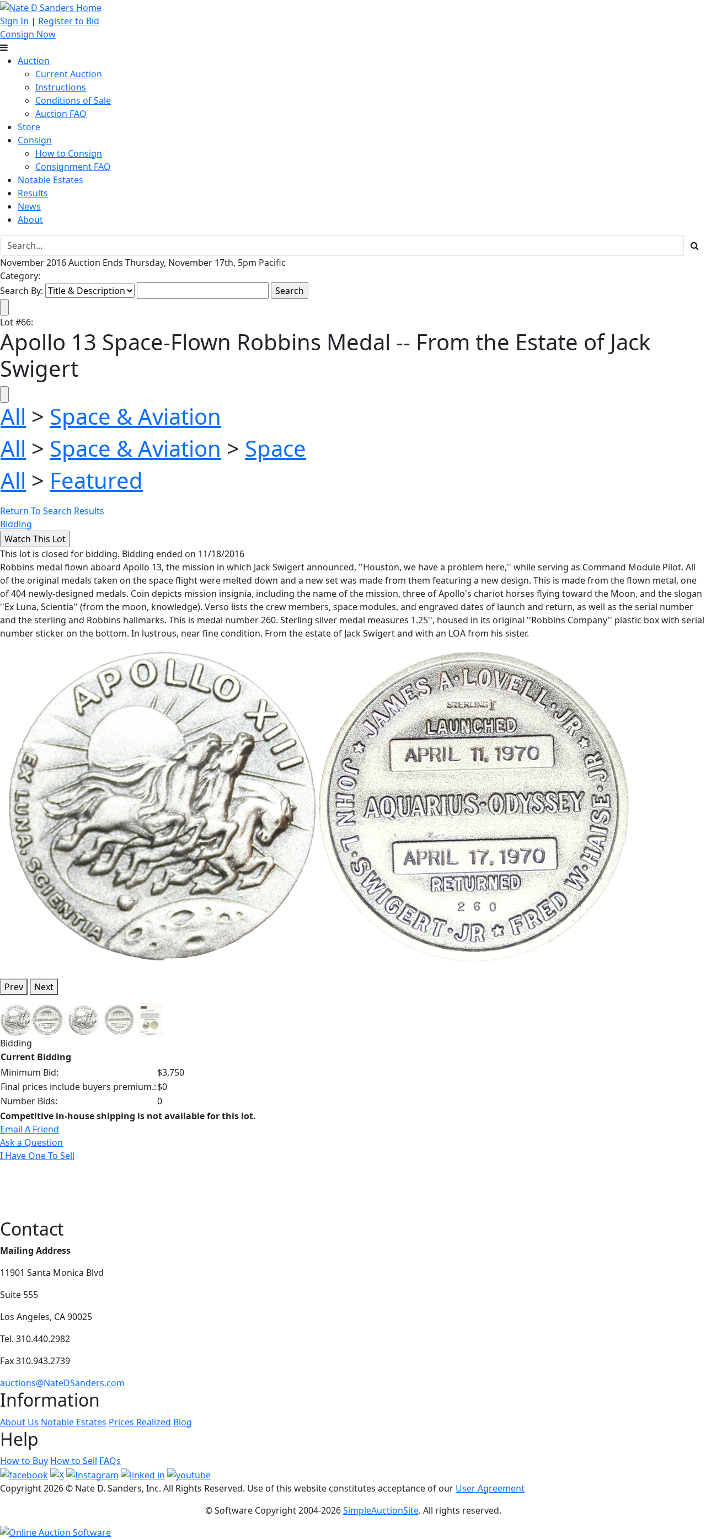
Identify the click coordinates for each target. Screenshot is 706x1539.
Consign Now (28, 34)
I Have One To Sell (37, 1156)
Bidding (16, 524)
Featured (96, 480)
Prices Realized (140, 1422)
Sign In (14, 21)
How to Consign (68, 153)
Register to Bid (68, 21)
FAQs (110, 1461)
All (13, 416)
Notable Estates (50, 180)
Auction (34, 61)
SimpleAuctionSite (381, 1510)
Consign (35, 140)
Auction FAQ (61, 114)
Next (44, 987)
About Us (19, 1422)
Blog (182, 1422)
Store (29, 127)
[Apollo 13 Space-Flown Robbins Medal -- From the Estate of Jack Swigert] (319, 804)
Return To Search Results (52, 511)
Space (275, 448)
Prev (13, 987)
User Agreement (490, 1488)
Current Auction (68, 74)
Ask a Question (31, 1142)
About (30, 219)
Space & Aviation (135, 416)
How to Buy (24, 1461)
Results (33, 193)
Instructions (60, 87)
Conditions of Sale (73, 100)
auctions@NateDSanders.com (62, 1383)
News (29, 206)
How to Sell (73, 1461)
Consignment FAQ (73, 167)
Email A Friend (29, 1129)
